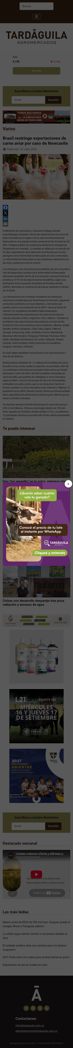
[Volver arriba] (67, 1041)
